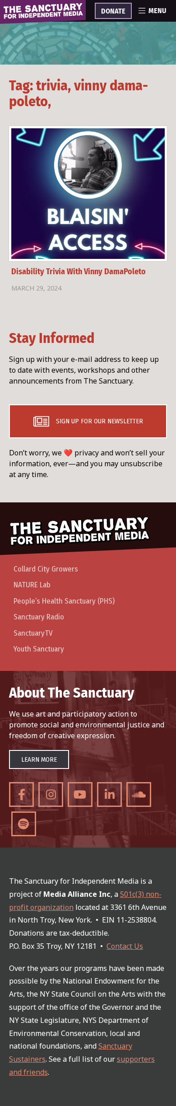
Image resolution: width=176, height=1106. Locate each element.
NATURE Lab (32, 585)
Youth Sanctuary (39, 649)
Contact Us (125, 946)
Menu (157, 10)
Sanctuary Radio (39, 617)
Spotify (23, 823)
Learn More (39, 759)
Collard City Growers (46, 569)
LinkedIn (109, 794)
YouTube (80, 794)
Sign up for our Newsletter (99, 421)
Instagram (50, 794)
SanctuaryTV (33, 633)
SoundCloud (138, 794)
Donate (113, 11)
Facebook (21, 794)
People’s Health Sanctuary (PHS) (64, 601)
